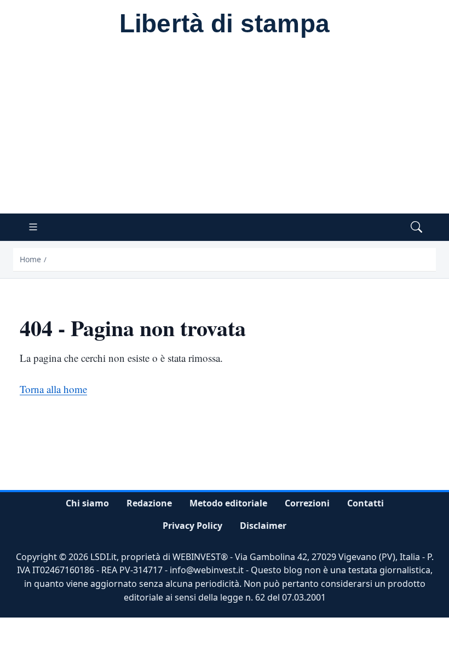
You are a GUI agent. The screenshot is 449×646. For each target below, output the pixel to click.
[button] (416, 227)
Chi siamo (87, 503)
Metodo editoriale (228, 503)
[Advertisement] (224, 131)
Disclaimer (263, 526)
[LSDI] (224, 25)
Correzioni (307, 503)
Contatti (365, 503)
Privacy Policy (192, 526)
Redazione (149, 503)
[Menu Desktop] (33, 227)
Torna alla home (53, 389)
